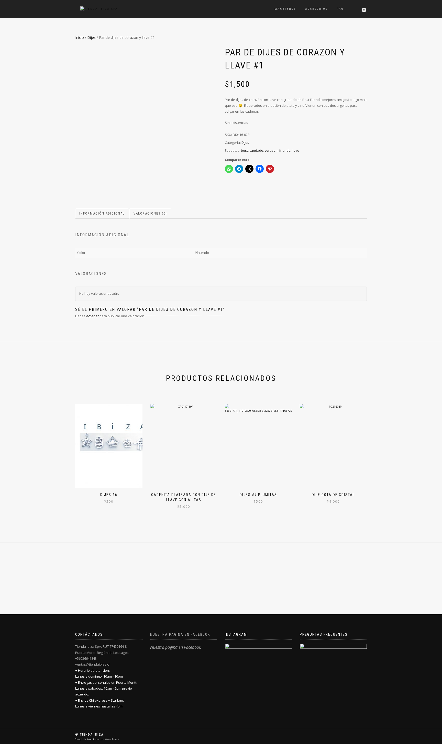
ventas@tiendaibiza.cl (92, 664)
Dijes (91, 37)
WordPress (111, 739)
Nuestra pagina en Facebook (180, 634)
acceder (92, 316)
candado (256, 150)
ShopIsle (81, 739)
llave (295, 150)
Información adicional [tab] (102, 213)
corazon (271, 150)
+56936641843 (86, 658)
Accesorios (316, 8)
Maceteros (285, 8)
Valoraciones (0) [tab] (150, 213)
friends (284, 150)
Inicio (79, 37)
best (244, 150)
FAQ (340, 8)
